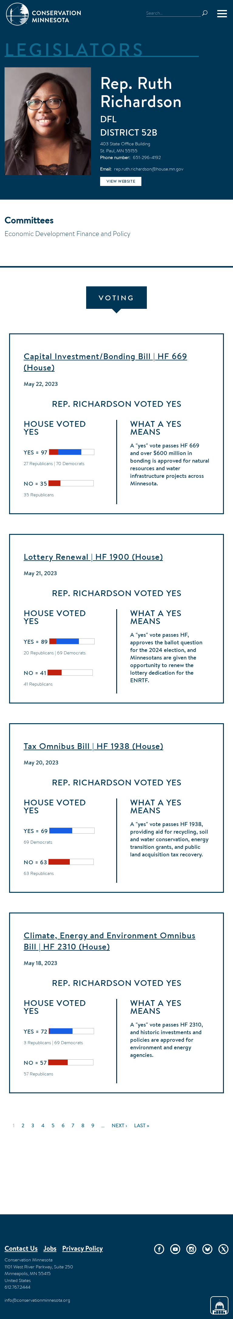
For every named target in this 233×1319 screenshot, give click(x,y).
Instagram (191, 1249)
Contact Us (21, 1248)
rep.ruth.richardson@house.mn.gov (148, 169)
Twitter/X (223, 1249)
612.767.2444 (17, 1287)
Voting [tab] (116, 298)
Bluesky (207, 1249)
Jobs (49, 1248)
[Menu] (222, 14)
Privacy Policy (82, 1248)
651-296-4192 (147, 157)
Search (207, 13)
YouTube (175, 1249)
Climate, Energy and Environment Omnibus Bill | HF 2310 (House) (109, 940)
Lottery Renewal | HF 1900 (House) (93, 556)
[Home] (43, 14)
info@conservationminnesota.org (37, 1300)
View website (120, 181)
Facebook (159, 1249)
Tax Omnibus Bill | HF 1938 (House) (93, 746)
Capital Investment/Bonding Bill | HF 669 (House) (105, 361)
